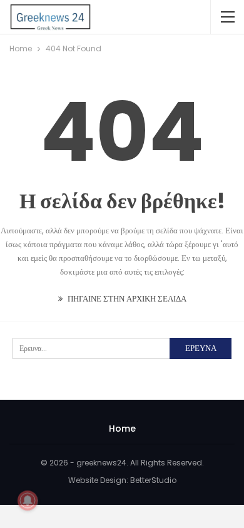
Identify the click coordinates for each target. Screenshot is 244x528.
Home (122, 428)
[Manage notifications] (28, 500)
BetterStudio (153, 480)
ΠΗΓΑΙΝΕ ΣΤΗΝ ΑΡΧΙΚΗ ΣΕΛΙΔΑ (126, 299)
